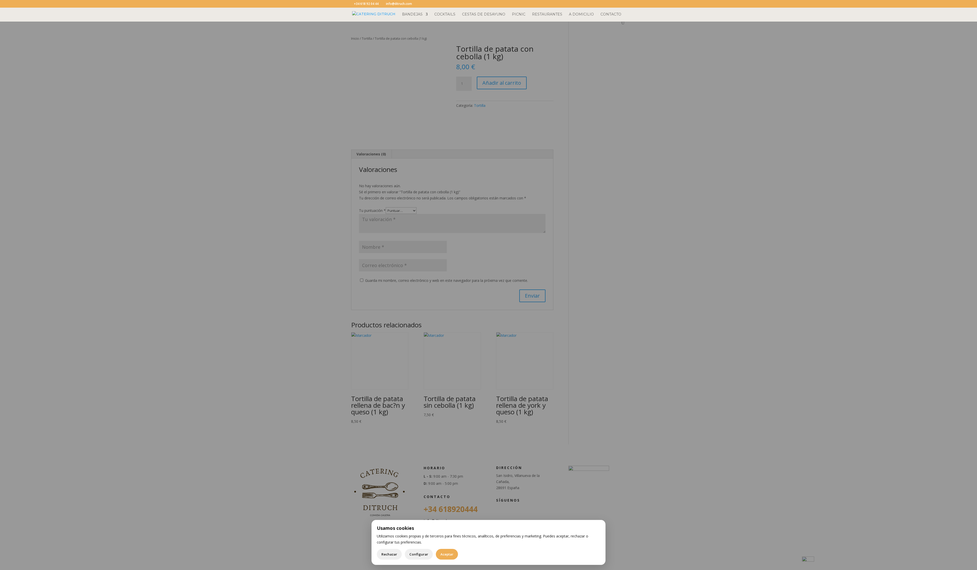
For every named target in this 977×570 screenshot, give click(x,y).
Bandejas (412, 14)
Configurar (418, 554)
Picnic (518, 14)
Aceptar (446, 554)
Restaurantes (547, 14)
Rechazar (389, 554)
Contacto (610, 14)
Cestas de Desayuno (483, 14)
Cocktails (444, 14)
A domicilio (581, 14)
